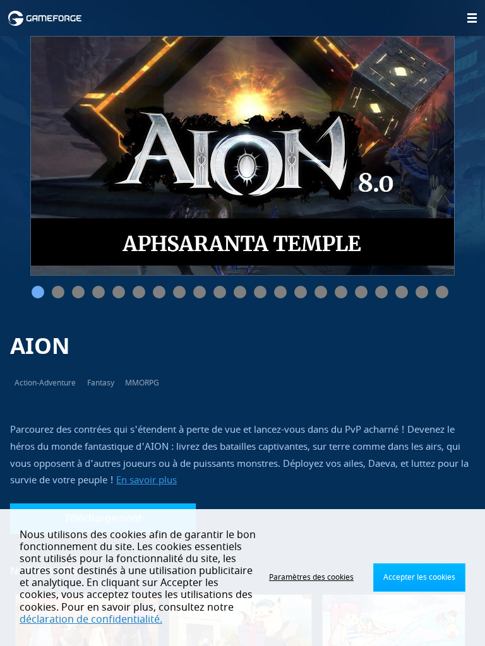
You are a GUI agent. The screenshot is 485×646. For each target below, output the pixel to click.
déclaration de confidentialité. (91, 619)
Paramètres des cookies (311, 577)
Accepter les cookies (419, 577)
